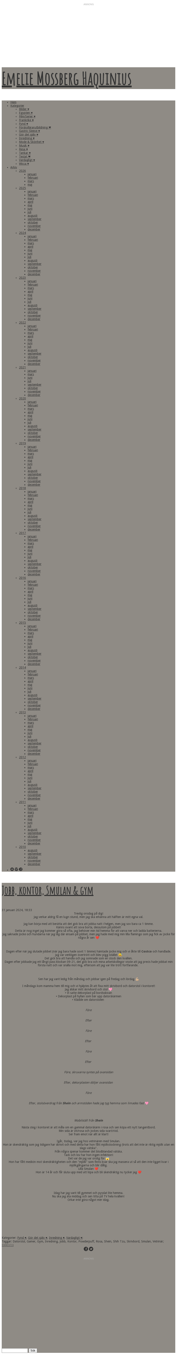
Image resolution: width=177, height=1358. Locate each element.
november (34, 226)
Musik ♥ (24, 145)
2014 (22, 667)
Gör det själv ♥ (28, 134)
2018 (22, 488)
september (34, 219)
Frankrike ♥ (26, 120)
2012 (22, 757)
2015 (22, 622)
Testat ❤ (25, 156)
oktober (33, 222)
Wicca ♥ (24, 163)
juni (30, 208)
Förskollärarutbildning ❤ (35, 127)
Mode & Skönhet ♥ (31, 142)
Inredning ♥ (27, 138)
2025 (22, 188)
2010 (22, 847)
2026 (22, 170)
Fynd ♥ (23, 123)
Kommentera (8, 1245)
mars (31, 181)
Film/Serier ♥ (27, 116)
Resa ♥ (23, 149)
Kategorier (17, 105)
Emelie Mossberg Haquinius (67, 78)
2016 (22, 578)
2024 (22, 233)
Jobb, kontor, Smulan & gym (47, 890)
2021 (22, 367)
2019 (22, 443)
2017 (22, 533)
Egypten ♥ (26, 112)
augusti (32, 215)
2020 (22, 398)
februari (33, 177)
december (34, 229)
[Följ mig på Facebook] (20, 870)
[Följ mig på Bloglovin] (12, 870)
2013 (22, 712)
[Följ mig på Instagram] (16, 870)
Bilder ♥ (24, 109)
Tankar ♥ (25, 153)
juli (29, 212)
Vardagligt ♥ (27, 160)
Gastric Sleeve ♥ (29, 131)
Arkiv (13, 167)
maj (30, 184)
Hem (13, 102)
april (30, 202)
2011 (22, 802)
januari (32, 174)
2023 (22, 277)
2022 (22, 322)
